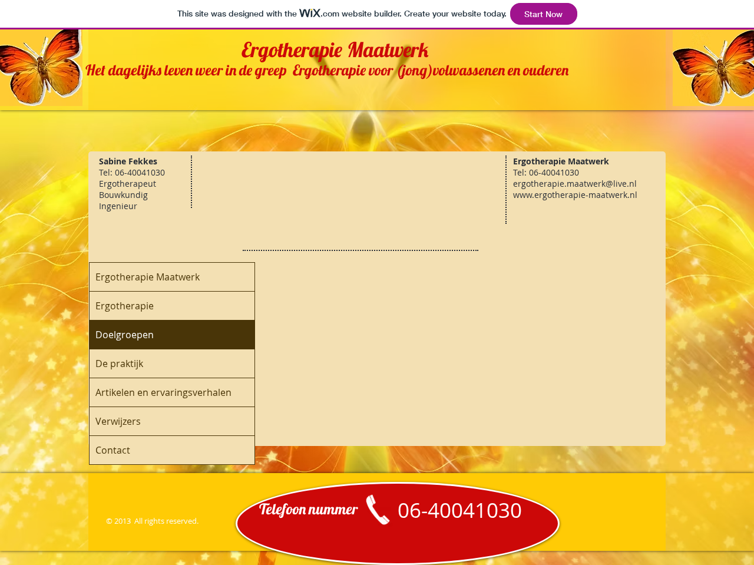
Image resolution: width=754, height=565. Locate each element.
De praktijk (119, 363)
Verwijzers (118, 421)
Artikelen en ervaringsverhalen (163, 392)
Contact (112, 450)
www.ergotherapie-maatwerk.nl (575, 194)
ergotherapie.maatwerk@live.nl (575, 183)
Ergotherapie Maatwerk (147, 276)
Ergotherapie (124, 305)
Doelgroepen (124, 334)
